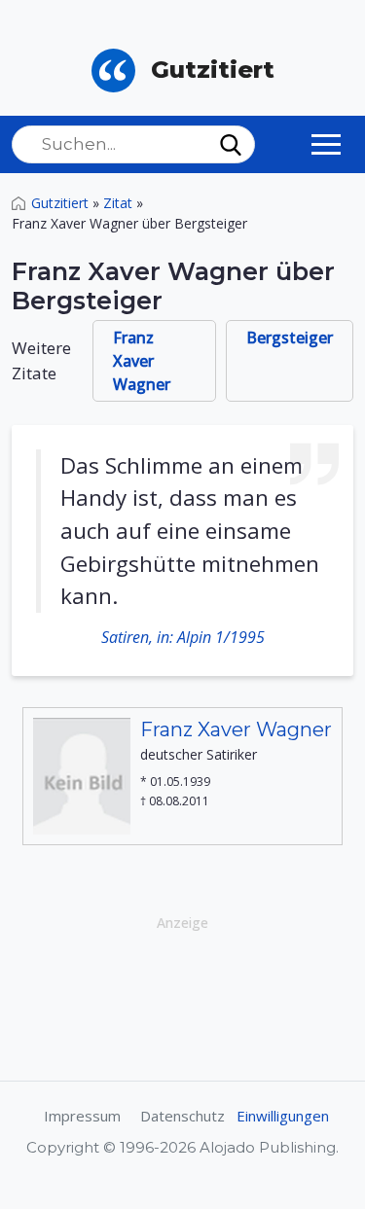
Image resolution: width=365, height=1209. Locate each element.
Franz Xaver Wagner (141, 361)
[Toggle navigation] (326, 143)
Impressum (82, 1115)
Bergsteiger (289, 337)
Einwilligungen (283, 1115)
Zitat (117, 203)
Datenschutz (182, 1115)
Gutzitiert (60, 203)
